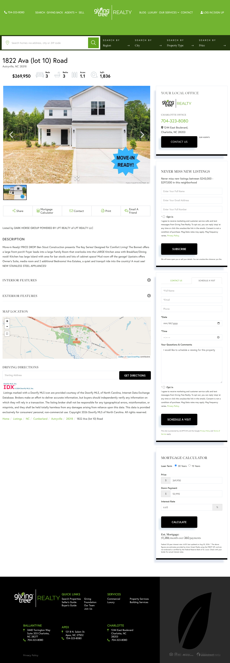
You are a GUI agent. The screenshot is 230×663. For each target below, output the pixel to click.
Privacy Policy (173, 235)
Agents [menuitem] (70, 12)
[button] (93, 42)
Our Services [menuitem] (168, 12)
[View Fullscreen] (7, 333)
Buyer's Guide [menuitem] (69, 605)
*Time (164, 331)
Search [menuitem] (40, 12)
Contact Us (179, 142)
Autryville (56, 419)
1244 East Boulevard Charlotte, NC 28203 (122, 633)
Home (6, 419)
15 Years (196, 466)
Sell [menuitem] (81, 12)
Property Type (175, 45)
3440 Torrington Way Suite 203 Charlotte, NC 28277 (38, 633)
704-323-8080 (15, 12)
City (137, 45)
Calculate (179, 522)
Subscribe (179, 249)
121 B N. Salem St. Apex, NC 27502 (75, 633)
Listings (17, 419)
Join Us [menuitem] (88, 608)
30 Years (182, 466)
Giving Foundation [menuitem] (90, 600)
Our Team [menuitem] (89, 605)
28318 (69, 419)
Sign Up (219, 12)
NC (28, 419)
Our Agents (204, 137)
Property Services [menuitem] (139, 599)
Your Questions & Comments (176, 344)
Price (202, 45)
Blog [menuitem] (142, 12)
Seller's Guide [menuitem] (69, 602)
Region (107, 45)
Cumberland (40, 419)
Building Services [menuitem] (139, 602)
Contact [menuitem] (187, 12)
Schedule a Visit (207, 280)
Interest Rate (168, 501)
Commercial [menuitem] (113, 599)
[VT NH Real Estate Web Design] (209, 654)
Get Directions (135, 375)
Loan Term (166, 466)
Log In (207, 12)
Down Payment (169, 488)
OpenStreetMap (133, 357)
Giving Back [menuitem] (55, 12)
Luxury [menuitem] (152, 12)
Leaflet (121, 357)
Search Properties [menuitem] (71, 599)
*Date (164, 317)
